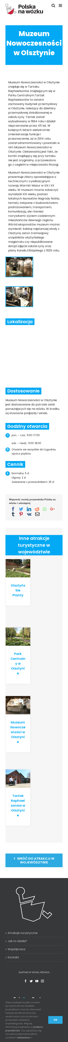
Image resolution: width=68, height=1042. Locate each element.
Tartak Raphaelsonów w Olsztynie (18, 805)
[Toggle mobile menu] (61, 5)
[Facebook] (13, 509)
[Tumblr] (13, 514)
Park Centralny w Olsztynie (18, 663)
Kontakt (13, 957)
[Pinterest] (21, 514)
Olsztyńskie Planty (18, 590)
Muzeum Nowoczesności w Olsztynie (17, 732)
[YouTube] (36, 981)
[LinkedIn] (29, 509)
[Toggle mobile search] (53, 5)
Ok (55, 1020)
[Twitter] (21, 509)
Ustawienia (23, 1037)
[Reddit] (37, 509)
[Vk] (29, 514)
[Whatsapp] (45, 509)
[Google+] (52, 509)
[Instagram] (42, 981)
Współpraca (16, 949)
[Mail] (37, 514)
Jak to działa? (17, 941)
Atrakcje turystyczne (23, 933)
